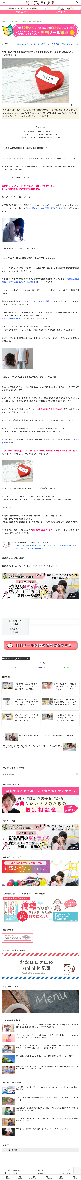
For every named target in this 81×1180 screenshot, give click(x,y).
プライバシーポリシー (67, 1170)
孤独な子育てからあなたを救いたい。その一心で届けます (41, 137)
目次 (37, 127)
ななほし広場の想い (14, 1170)
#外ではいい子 (22, 44)
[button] (77, 774)
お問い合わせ (40, 1170)
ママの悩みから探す (23, 658)
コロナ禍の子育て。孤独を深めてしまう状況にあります (40, 134)
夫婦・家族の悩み (9, 658)
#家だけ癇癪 (34, 44)
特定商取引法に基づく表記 (14, 1173)
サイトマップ (67, 1173)
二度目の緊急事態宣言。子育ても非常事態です (37, 131)
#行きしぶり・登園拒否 (50, 44)
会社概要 (40, 1173)
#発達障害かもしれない (69, 44)
